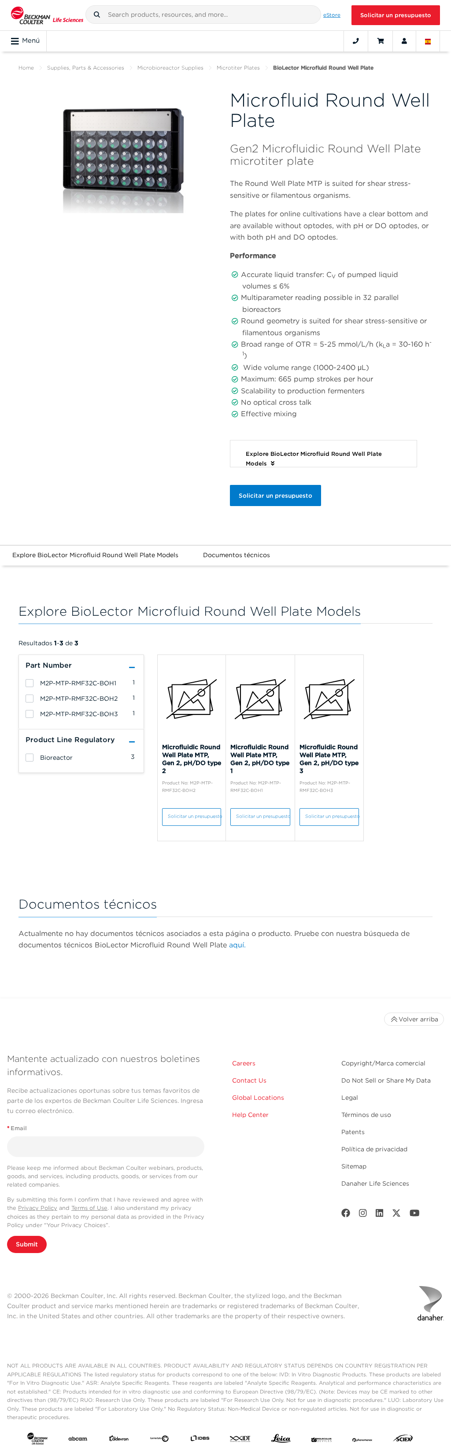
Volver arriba (418, 1019)
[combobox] (203, 14)
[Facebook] (345, 1215)
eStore (331, 15)
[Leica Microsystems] (281, 1440)
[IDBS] (200, 1440)
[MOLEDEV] (321, 1440)
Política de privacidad (374, 1149)
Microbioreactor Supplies (170, 67)
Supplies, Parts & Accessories (85, 67)
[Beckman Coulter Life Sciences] (47, 15)
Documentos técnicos (236, 554)
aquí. (237, 945)
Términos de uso (366, 1114)
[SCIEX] (403, 1440)
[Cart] (380, 41)
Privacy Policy (37, 1208)
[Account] (404, 41)
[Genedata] (159, 1440)
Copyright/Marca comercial (383, 1063)
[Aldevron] (118, 1440)
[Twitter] (396, 1215)
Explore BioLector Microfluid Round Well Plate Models (95, 554)
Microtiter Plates (238, 67)
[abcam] (78, 1440)
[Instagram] (363, 1215)
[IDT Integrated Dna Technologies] (240, 1440)
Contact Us (249, 1080)
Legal (349, 1097)
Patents (353, 1131)
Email (17, 1128)
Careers (243, 1063)
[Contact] (356, 41)
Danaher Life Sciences (375, 1183)
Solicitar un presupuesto (395, 15)
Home (26, 67)
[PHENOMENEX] (362, 1440)
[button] (97, 14)
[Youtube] (415, 1215)
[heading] (29, 683)
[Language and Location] (428, 41)
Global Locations (258, 1097)
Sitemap (353, 1166)
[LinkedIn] (380, 1215)
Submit (27, 1244)
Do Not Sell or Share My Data (386, 1080)
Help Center (250, 1114)
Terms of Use (89, 1208)
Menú (31, 40)
